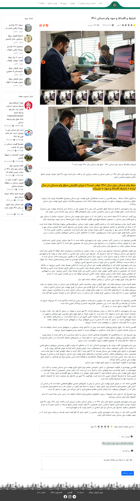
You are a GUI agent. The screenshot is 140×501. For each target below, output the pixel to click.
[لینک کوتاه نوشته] (44, 26)
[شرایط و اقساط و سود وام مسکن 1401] (88, 60)
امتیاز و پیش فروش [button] (88, 3)
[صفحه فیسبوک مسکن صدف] (65, 497)
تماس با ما (41, 492)
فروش (72, 3)
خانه (100, 3)
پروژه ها (63, 3)
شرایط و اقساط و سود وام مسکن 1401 (117, 443)
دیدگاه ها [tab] (127, 451)
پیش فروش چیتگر (96, 492)
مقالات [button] (42, 3)
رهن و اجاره (52, 3)
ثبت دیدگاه (127, 473)
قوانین (69, 492)
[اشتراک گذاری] (47, 26)
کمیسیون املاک (56, 492)
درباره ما (80, 492)
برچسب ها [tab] (126, 436)
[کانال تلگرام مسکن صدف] (74, 497)
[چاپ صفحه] (40, 26)
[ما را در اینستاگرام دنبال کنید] (69, 497)
